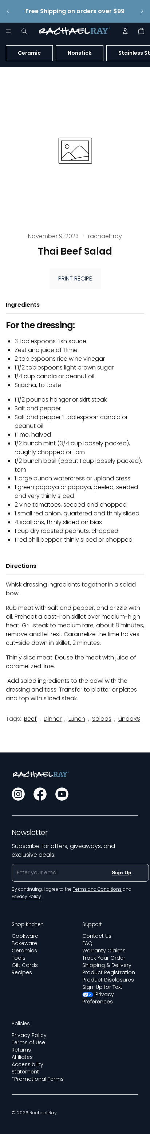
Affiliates (22, 1057)
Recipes (22, 972)
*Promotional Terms (38, 1079)
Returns (21, 1049)
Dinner (53, 719)
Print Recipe (75, 278)
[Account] (125, 31)
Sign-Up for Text (102, 987)
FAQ (87, 943)
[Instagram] (18, 794)
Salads (101, 719)
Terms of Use (28, 1042)
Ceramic (29, 53)
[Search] (24, 31)
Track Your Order (103, 957)
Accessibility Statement (27, 1068)
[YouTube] (61, 794)
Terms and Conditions (97, 889)
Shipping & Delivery (106, 965)
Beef (30, 719)
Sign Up (121, 872)
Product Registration (108, 972)
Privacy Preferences (98, 998)
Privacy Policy (29, 1035)
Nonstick (79, 53)
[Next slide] (142, 11)
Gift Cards (25, 965)
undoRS (129, 719)
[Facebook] (40, 794)
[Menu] (8, 31)
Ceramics (24, 950)
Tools (18, 957)
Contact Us (96, 936)
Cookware (25, 936)
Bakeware (24, 943)
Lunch (76, 719)
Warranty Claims (104, 950)
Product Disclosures (108, 979)
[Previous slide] (8, 11)
